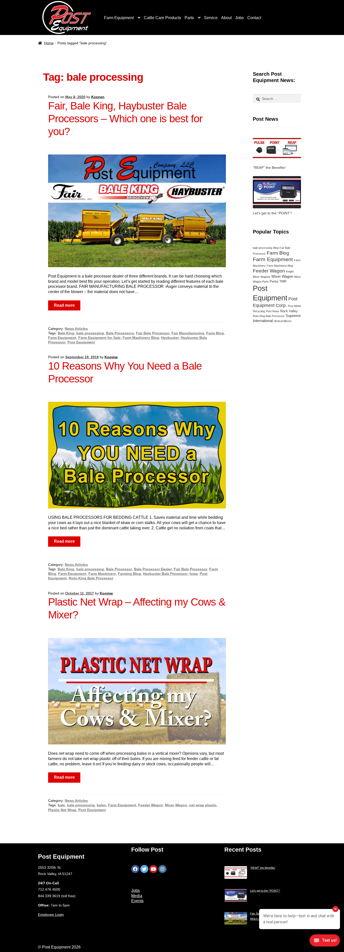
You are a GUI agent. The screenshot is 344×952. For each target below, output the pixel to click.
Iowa (194, 574)
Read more (64, 305)
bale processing (90, 333)
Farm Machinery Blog (141, 338)
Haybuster (170, 338)
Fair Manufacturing (187, 333)
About (226, 18)
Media (136, 896)
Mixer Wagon (176, 805)
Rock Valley (289, 311)
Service (211, 18)
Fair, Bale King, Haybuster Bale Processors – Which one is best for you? (125, 118)
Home (49, 43)
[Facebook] (135, 869)
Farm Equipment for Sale (99, 338)
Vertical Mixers (283, 321)
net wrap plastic (203, 805)
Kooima (111, 357)
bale (61, 805)
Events (137, 901)
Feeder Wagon (150, 805)
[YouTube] (153, 869)
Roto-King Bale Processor (91, 578)
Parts (189, 18)
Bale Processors (120, 333)
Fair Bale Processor (152, 333)
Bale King (66, 333)
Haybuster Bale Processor (165, 574)
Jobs (239, 18)
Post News (272, 311)
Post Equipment (81, 342)
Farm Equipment (119, 18)
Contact (254, 18)
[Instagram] (162, 869)
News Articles (76, 329)
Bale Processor (119, 569)
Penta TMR (278, 281)
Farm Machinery (102, 574)
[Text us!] (324, 941)
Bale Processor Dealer (153, 569)
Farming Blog (129, 574)
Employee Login (51, 915)
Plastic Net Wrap (62, 810)
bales (101, 805)
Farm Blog (215, 333)
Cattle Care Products (162, 18)
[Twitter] (144, 869)
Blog (276, 247)
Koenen (98, 97)
